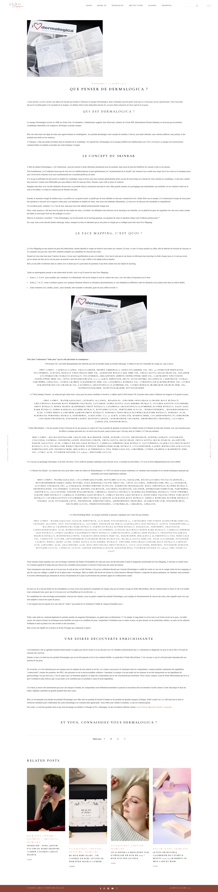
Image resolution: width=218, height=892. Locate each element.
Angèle (72, 866)
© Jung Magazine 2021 (180, 888)
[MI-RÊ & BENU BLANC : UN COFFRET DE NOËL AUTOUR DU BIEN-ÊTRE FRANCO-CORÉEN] (88, 806)
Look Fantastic (142, 707)
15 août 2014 (117, 84)
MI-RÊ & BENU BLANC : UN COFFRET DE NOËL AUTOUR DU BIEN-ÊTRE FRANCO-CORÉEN (86, 858)
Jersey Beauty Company (160, 707)
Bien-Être (34, 836)
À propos (31, 888)
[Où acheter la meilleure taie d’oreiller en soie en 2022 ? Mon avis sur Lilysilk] (130, 804)
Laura (29, 859)
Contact (41, 888)
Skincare (34, 842)
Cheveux (95, 849)
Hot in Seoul (162, 849)
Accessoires (78, 849)
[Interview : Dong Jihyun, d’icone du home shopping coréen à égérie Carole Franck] (46, 799)
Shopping (76, 852)
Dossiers (98, 84)
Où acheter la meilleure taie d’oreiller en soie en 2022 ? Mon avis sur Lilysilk (130, 855)
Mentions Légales (55, 888)
